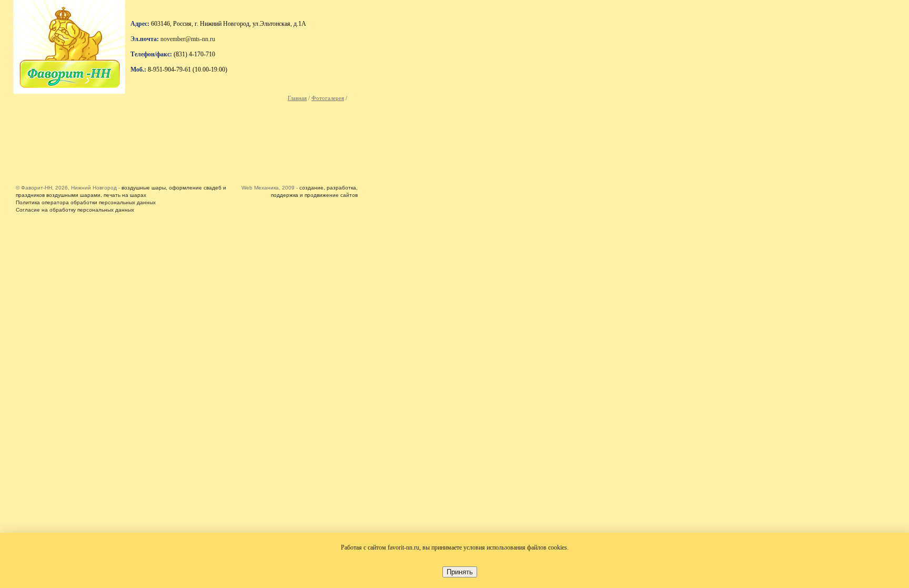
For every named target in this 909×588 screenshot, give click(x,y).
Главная (297, 98)
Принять (460, 572)
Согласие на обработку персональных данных (75, 210)
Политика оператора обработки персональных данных (86, 202)
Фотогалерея (327, 98)
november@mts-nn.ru (187, 39)
